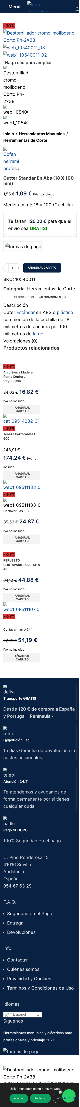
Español (19, 1014)
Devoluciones (21, 932)
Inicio (8, 133)
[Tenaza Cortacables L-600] (21, 419)
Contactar (17, 960)
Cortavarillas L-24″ (17, 629)
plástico (65, 312)
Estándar (25, 312)
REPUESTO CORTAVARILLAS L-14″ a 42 (21, 564)
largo (38, 333)
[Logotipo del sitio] (40, 6)
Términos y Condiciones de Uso (40, 988)
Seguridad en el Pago (29, 913)
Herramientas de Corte (25, 140)
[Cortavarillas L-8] (21, 485)
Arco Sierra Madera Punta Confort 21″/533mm (18, 376)
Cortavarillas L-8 (16, 511)
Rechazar (40, 1098)
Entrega (15, 923)
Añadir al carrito (42, 267)
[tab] (24, 297)
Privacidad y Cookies (29, 978)
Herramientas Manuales (42, 133)
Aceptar (19, 1098)
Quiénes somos (23, 969)
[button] (21, 409)
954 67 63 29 (17, 886)
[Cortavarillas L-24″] (21, 607)
